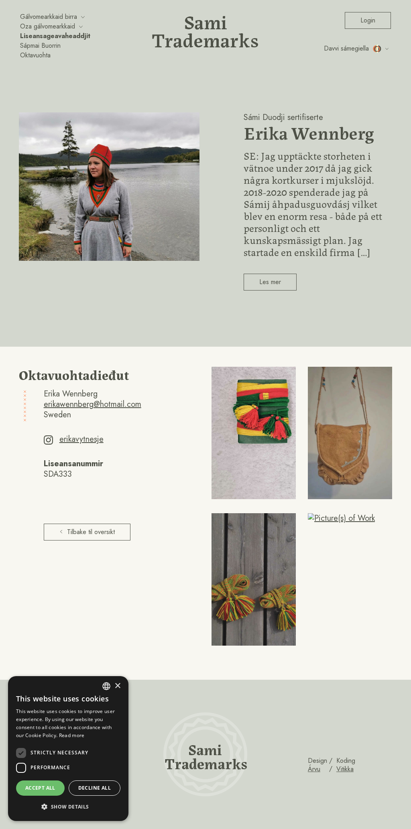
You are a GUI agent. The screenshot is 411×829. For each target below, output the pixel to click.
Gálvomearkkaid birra (48, 16)
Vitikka (345, 769)
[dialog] (68, 748)
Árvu (314, 769)
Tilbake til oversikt (91, 531)
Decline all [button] (94, 787)
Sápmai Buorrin (40, 45)
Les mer (270, 281)
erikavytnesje (81, 439)
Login (367, 20)
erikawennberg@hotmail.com (92, 404)
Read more (72, 735)
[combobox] (106, 686)
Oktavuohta (35, 55)
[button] (68, 807)
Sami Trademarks (205, 30)
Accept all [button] (40, 787)
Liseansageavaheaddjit (55, 36)
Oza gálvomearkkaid (47, 26)
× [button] (117, 686)
